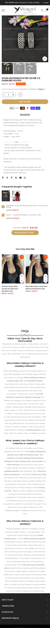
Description (25, 114)
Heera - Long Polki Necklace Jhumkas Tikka (23, 215)
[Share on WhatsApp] (25, 178)
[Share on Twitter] (7, 178)
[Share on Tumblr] (16, 178)
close (46, 2)
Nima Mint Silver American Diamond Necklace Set (36, 287)
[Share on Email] (20, 178)
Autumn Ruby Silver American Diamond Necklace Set (10, 288)
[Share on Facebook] (3, 178)
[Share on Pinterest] (12, 178)
